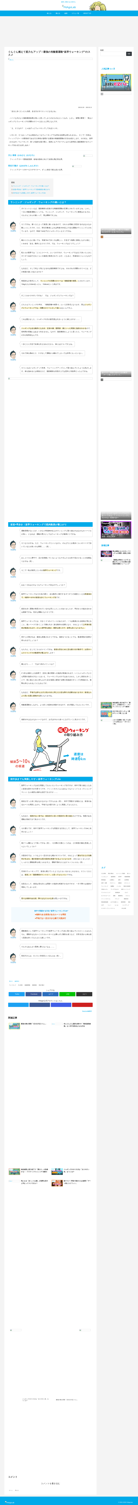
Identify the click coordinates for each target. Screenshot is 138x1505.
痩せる (11, 981)
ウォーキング (12, 985)
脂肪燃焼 (34, 985)
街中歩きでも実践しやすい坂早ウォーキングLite (29, 193)
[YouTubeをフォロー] (82, 1005)
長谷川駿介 (41, 985)
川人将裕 (20, 985)
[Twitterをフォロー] (18, 1005)
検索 (102, 50)
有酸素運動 (27, 985)
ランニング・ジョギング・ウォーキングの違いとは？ (31, 186)
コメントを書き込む (50, 1483)
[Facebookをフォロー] (39, 1005)
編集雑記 (17, 981)
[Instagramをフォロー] (61, 1005)
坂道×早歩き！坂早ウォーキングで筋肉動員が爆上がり (31, 189)
